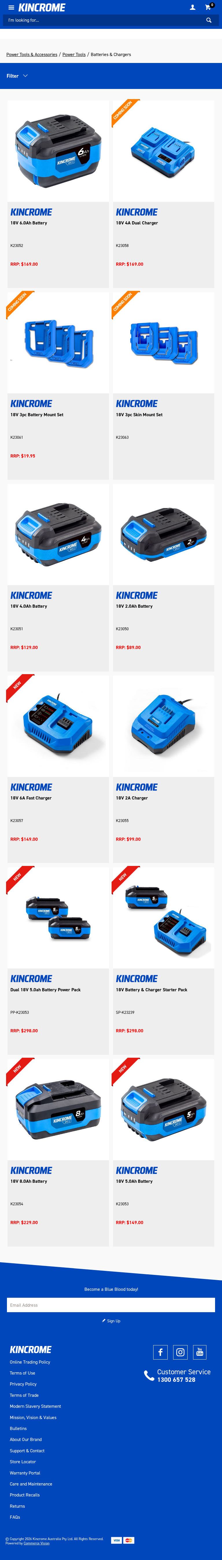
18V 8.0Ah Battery (28, 1181)
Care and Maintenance (31, 1484)
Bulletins (18, 1428)
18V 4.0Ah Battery (28, 606)
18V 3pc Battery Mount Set (36, 414)
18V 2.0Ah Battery (134, 606)
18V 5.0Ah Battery (134, 1181)
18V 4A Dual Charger (137, 223)
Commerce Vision (36, 1543)
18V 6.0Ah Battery (28, 223)
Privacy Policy (23, 1384)
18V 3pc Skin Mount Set (139, 414)
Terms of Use (22, 1373)
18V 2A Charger (132, 798)
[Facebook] (160, 1352)
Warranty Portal (25, 1473)
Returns (17, 1506)
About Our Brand (26, 1439)
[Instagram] (180, 1352)
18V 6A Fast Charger (31, 798)
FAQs (15, 1517)
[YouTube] (199, 1352)
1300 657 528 (176, 1379)
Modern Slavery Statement (35, 1406)
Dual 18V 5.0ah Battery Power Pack (45, 989)
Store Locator (23, 1461)
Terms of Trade (24, 1395)
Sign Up (113, 1321)
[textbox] (102, 20)
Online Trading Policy (30, 1362)
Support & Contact (27, 1450)
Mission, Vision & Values (33, 1417)
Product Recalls (25, 1495)
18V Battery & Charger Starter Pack (151, 989)
